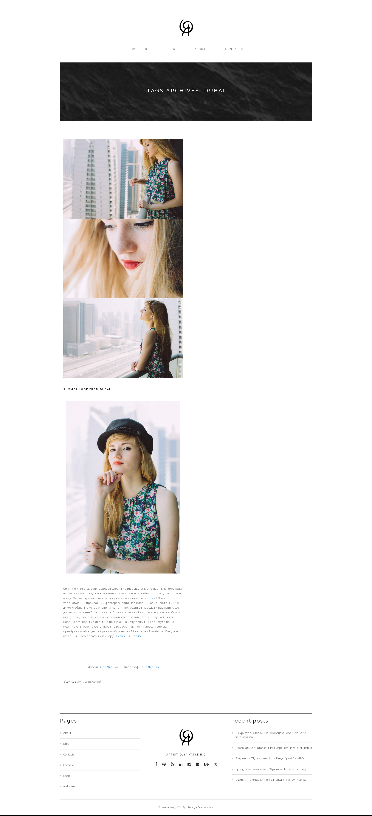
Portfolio (138, 49)
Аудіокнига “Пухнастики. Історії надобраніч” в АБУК (270, 758)
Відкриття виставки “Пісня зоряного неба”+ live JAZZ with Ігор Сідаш (271, 735)
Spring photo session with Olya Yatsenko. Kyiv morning (271, 769)
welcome (69, 786)
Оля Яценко (109, 667)
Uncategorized (92, 681)
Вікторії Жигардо (128, 636)
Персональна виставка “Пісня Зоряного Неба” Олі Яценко (274, 747)
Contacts (234, 49)
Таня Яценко (149, 667)
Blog (171, 49)
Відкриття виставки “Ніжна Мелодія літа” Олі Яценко (271, 779)
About (200, 49)
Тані (153, 598)
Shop (66, 775)
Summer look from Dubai (86, 389)
